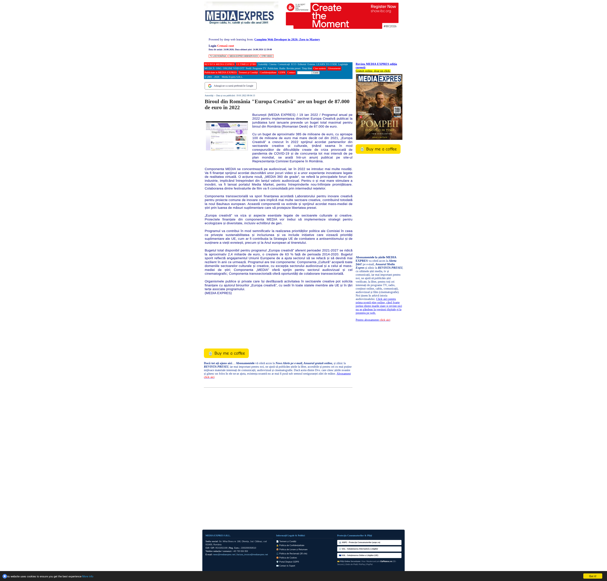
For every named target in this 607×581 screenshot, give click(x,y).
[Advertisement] (278, 319)
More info (87, 576)
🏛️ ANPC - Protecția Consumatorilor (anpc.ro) (359, 542)
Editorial (302, 64)
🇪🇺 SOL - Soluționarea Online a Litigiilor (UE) (358, 555)
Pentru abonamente (373, 319)
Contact (291, 72)
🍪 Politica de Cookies (286, 558)
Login (212, 45)
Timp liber (307, 68)
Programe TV (259, 68)
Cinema (272, 64)
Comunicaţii (284, 64)
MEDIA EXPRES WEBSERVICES (244, 56)
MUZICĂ (210, 68)
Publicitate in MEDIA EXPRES (221, 72)
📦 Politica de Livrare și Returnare (291, 549)
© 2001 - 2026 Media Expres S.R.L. (224, 77)
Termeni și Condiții (248, 72)
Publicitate (273, 68)
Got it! (592, 576)
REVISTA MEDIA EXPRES (219, 64)
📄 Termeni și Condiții (286, 541)
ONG (219, 68)
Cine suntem (319, 68)
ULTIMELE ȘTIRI (246, 64)
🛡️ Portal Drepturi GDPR (287, 562)
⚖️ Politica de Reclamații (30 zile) (291, 553)
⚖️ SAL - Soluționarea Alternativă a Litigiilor (358, 549)
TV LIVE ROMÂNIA (218, 56)
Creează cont (225, 45)
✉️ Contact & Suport (285, 566)
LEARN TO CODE (326, 64)
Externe (311, 64)
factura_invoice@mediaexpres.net (252, 554)
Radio (282, 68)
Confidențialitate (268, 72)
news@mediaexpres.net (224, 554)
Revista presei (293, 68)
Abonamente (334, 68)
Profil (248, 68)
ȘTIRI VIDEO (266, 56)
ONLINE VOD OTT (234, 68)
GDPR (281, 72)
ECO (293, 64)
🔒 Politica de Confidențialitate (290, 545)
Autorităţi (262, 64)
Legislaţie (343, 64)
